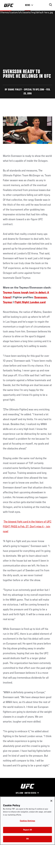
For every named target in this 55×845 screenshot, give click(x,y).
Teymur (7, 302)
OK (27, 839)
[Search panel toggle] (50, 4)
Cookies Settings (27, 821)
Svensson (40, 297)
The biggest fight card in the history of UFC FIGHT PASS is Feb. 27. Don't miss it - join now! (27, 526)
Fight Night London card (30, 302)
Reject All (27, 830)
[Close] (51, 800)
